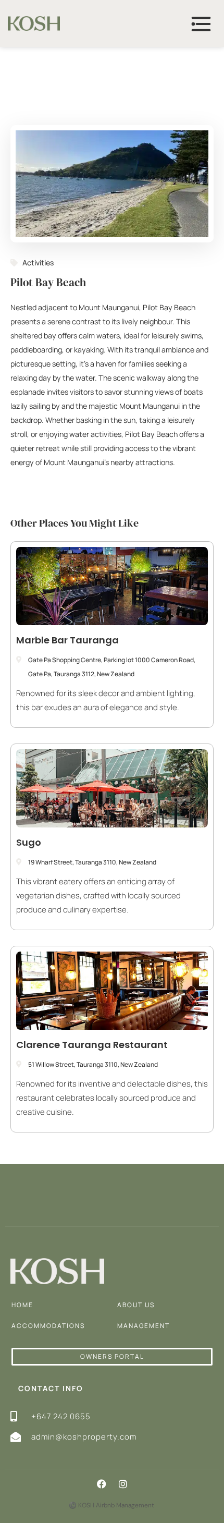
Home (22, 1304)
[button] (101, 1484)
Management (143, 1325)
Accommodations (48, 1325)
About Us (136, 1304)
